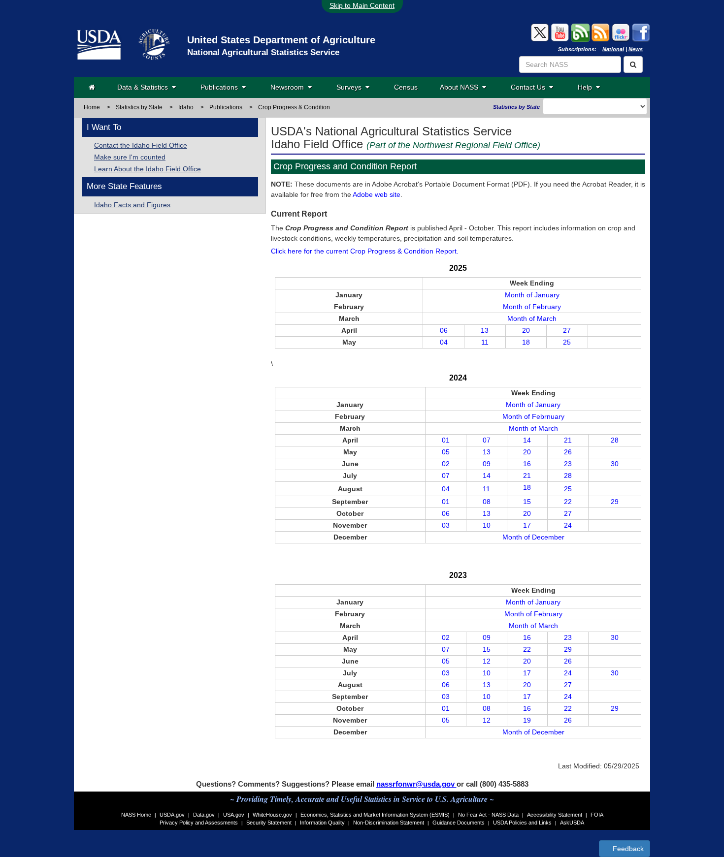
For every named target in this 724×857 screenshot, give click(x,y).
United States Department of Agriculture (281, 39)
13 (485, 330)
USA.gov (233, 815)
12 (487, 661)
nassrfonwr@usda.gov (416, 784)
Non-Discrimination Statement (388, 822)
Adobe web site (376, 194)
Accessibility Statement (554, 815)
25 (567, 342)
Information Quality (322, 822)
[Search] (633, 64)
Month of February (532, 307)
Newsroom (289, 87)
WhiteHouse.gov (272, 815)
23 (568, 464)
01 (446, 440)
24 (568, 525)
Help (587, 87)
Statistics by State (139, 107)
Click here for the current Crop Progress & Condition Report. (365, 251)
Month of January (532, 295)
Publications (221, 87)
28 (615, 440)
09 (487, 464)
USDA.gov (172, 815)
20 (526, 330)
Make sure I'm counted (129, 157)
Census (406, 87)
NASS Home (136, 815)
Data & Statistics (144, 87)
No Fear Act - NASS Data (488, 815)
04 (444, 342)
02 (446, 464)
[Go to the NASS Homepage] (92, 87)
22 (568, 502)
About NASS (461, 87)
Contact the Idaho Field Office (140, 145)
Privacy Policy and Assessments (199, 822)
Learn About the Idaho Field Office (147, 169)
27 (567, 330)
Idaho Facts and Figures (132, 205)
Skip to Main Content (362, 5)
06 (444, 330)
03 (446, 525)
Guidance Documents (458, 822)
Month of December (533, 537)
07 (487, 440)
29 (615, 502)
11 (485, 342)
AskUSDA (572, 822)
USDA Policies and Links (522, 822)
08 (487, 502)
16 (527, 464)
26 (568, 452)
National (613, 49)
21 (568, 440)
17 (527, 525)
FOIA (597, 815)
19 (527, 720)
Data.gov (204, 815)
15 (527, 502)
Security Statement (269, 822)
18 (526, 342)
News (635, 49)
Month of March (532, 318)
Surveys (350, 87)
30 (615, 464)
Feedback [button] (627, 849)
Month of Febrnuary (533, 416)
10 (487, 525)
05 (446, 452)
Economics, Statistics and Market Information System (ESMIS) (375, 815)
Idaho (186, 107)
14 (527, 440)
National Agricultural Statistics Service (263, 52)
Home (92, 107)
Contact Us (530, 87)
